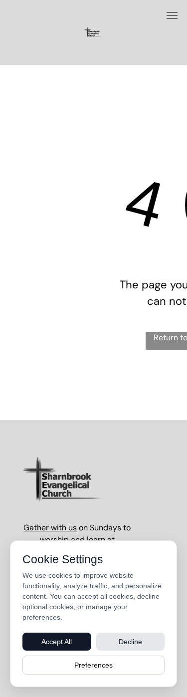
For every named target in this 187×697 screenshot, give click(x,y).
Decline (130, 642)
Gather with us (50, 527)
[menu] (172, 15)
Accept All (56, 642)
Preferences (93, 665)
